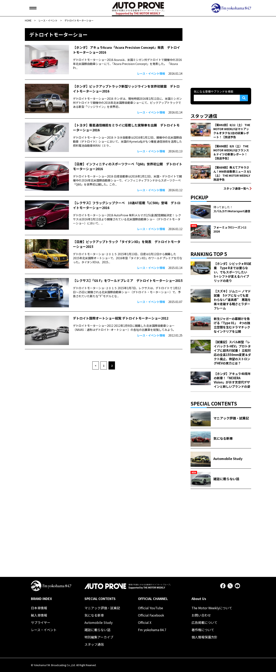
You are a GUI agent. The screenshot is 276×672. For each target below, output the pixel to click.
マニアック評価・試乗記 (102, 607)
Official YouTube (150, 607)
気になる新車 (94, 615)
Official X (144, 622)
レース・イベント (44, 629)
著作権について (203, 629)
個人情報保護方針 (204, 637)
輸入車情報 (39, 615)
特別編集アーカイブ (98, 637)
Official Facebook (151, 615)
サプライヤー (40, 622)
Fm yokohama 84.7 (152, 629)
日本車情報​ (39, 607)
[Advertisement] (221, 53)
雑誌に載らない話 (97, 629)
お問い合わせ (201, 615)
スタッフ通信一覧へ (236, 188)
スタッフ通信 (94, 644)
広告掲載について (204, 622)
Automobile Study (98, 622)
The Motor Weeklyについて (212, 607)
